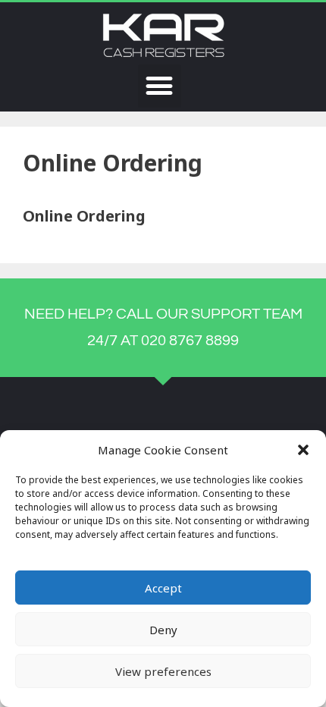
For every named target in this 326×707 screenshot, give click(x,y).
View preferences (163, 671)
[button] (303, 449)
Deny (163, 629)
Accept (163, 587)
